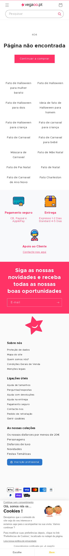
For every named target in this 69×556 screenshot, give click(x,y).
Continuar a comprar (34, 58)
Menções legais (16, 369)
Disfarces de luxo (18, 444)
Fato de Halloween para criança (18, 125)
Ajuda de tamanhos (18, 385)
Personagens (16, 439)
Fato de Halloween (50, 83)
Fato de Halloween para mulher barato (18, 88)
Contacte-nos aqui (34, 252)
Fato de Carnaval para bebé (50, 140)
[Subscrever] (58, 302)
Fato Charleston (50, 177)
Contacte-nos (15, 409)
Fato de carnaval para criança (50, 125)
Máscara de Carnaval (19, 155)
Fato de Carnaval (18, 137)
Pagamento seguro (18, 404)
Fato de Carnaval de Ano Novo (18, 180)
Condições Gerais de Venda (23, 364)
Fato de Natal (50, 167)
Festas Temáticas (19, 454)
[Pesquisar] (60, 14)
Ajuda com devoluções (20, 395)
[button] (7, 5)
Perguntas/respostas (19, 390)
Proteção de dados (18, 350)
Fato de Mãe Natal (50, 152)
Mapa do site (14, 355)
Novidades (14, 449)
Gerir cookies (16, 418)
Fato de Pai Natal (18, 167)
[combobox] (34, 14)
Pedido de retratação (19, 414)
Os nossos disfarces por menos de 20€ (33, 434)
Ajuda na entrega (17, 399)
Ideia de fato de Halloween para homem (50, 108)
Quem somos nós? (18, 359)
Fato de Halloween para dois (18, 105)
